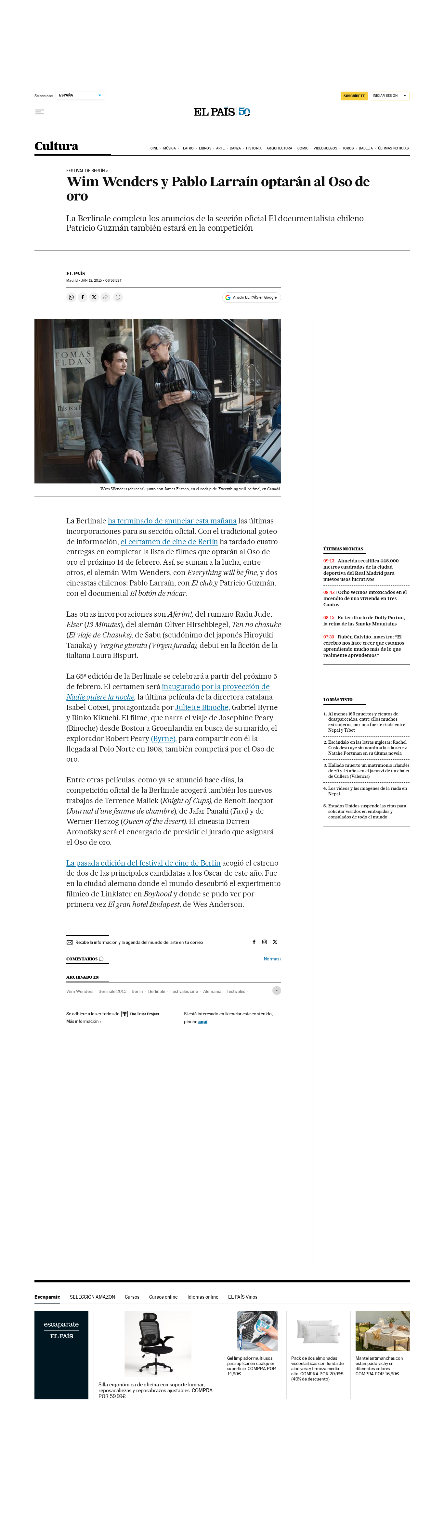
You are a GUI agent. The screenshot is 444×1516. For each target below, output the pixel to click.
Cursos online (163, 1297)
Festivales (236, 991)
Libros (205, 148)
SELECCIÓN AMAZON (92, 1297)
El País (75, 273)
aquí (202, 1021)
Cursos (132, 1297)
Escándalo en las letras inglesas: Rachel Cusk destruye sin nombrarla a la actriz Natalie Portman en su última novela (367, 747)
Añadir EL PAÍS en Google (255, 297)
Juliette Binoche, (202, 707)
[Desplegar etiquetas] (276, 990)
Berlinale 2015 (112, 991)
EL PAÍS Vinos (242, 1297)
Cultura (56, 146)
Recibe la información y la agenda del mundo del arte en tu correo (139, 942)
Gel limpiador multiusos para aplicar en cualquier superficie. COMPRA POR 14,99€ (251, 1366)
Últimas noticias (393, 148)
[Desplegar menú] (39, 112)
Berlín (137, 991)
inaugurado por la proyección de (216, 686)
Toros (348, 148)
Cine (154, 148)
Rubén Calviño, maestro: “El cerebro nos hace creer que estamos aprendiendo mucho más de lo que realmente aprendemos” (363, 646)
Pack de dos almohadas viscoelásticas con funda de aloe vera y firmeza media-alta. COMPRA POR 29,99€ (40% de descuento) (317, 1368)
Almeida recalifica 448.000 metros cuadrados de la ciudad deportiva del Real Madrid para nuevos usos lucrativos (361, 570)
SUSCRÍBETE (354, 96)
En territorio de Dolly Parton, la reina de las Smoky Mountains (364, 621)
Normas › (272, 959)
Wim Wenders (79, 991)
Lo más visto (338, 699)
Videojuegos (325, 148)
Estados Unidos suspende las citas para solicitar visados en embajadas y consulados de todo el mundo (367, 811)
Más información (82, 1021)
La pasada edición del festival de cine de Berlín (143, 862)
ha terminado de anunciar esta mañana (172, 520)
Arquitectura (279, 148)
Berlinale (156, 991)
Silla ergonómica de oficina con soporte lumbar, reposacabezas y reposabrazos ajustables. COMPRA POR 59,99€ (155, 1390)
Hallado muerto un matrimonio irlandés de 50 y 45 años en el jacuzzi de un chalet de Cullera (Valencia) (369, 771)
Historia (254, 148)
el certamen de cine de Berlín (169, 541)
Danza (235, 148)
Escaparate (47, 1297)
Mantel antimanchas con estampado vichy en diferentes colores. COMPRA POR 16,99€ (379, 1366)
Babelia (366, 148)
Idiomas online (203, 1297)
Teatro (187, 148)
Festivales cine (184, 991)
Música (169, 148)
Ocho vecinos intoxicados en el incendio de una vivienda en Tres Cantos (365, 598)
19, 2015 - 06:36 (101, 280)
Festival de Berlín (85, 171)
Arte (220, 148)
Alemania (212, 991)
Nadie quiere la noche (100, 696)
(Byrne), (164, 738)
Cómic (303, 148)
